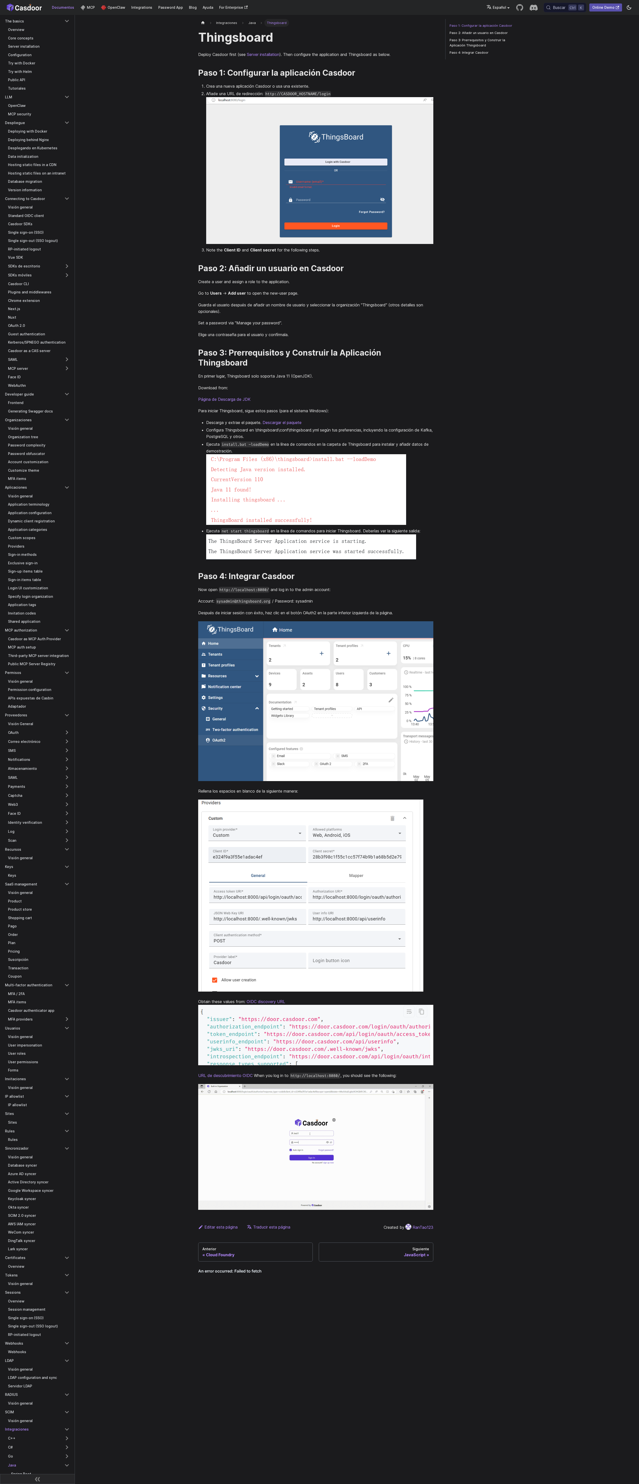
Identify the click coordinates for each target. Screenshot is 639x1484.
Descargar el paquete (282, 422)
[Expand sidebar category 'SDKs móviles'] (66, 275)
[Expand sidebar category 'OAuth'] (66, 732)
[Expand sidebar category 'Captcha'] (66, 795)
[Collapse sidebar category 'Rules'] (66, 1131)
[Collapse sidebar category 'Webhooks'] (66, 1343)
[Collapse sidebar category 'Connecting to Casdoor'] (66, 199)
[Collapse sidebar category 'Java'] (66, 1465)
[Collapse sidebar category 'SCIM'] (66, 1412)
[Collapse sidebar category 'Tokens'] (66, 1275)
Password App (170, 7)
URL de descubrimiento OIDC (225, 1075)
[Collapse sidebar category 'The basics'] (66, 21)
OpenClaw (116, 7)
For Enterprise (231, 7)
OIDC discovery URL (266, 1001)
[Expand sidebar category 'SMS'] (66, 750)
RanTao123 (423, 1227)
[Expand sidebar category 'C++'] (66, 1438)
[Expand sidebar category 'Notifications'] (66, 759)
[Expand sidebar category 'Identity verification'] (66, 822)
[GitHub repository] (520, 7)
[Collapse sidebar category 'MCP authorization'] (66, 630)
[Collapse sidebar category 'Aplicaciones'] (66, 487)
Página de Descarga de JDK (224, 399)
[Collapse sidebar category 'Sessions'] (66, 1292)
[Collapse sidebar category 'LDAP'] (66, 1361)
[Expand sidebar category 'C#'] (66, 1447)
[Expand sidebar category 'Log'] (66, 831)
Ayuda (208, 7)
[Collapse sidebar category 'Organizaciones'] (66, 420)
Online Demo (603, 7)
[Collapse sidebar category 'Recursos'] (66, 849)
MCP (91, 7)
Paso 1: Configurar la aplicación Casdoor (481, 25)
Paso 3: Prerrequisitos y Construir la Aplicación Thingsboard (477, 42)
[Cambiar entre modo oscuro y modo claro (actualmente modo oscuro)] (629, 7)
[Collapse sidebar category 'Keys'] (66, 867)
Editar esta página (221, 1227)
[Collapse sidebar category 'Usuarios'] (66, 1028)
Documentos (63, 7)
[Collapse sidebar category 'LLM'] (66, 97)
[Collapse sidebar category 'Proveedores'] (66, 715)
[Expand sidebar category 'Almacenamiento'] (66, 768)
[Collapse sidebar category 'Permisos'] (66, 673)
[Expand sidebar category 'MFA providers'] (66, 1019)
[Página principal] (203, 23)
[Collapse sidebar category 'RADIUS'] (66, 1395)
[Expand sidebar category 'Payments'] (66, 786)
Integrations (141, 7)
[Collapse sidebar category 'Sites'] (66, 1114)
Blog (193, 7)
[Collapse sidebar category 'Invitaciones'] (66, 1079)
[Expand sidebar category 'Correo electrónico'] (66, 741)
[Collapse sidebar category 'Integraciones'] (66, 1429)
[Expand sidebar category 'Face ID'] (66, 813)
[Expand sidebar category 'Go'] (66, 1456)
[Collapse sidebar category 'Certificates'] (66, 1258)
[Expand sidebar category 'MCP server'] (66, 368)
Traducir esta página (271, 1227)
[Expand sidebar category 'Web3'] (66, 804)
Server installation (263, 54)
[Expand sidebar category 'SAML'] (66, 359)
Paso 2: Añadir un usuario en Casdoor (479, 33)
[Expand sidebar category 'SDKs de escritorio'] (66, 266)
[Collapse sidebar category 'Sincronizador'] (66, 1148)
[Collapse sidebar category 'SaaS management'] (66, 884)
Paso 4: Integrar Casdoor (469, 52)
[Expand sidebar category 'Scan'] (66, 840)
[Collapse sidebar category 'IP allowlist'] (66, 1096)
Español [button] (499, 7)
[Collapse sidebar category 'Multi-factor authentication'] (66, 985)
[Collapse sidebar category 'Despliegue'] (66, 123)
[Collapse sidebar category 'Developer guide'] (66, 394)
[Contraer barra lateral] (37, 1479)
